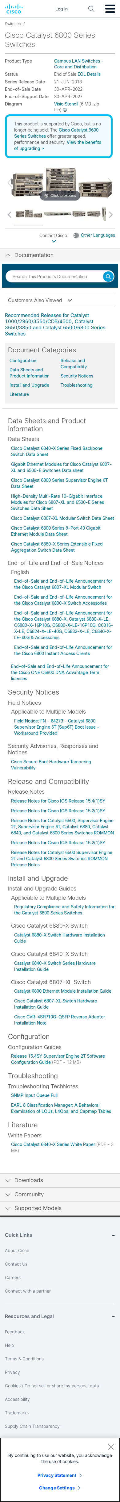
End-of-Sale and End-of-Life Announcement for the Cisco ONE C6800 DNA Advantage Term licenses (60, 672)
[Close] (111, 1447)
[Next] (110, 182)
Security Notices (77, 376)
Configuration (23, 360)
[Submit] (108, 277)
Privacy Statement (57, 1475)
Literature (19, 394)
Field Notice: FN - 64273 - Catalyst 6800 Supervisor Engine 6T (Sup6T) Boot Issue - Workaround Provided (56, 727)
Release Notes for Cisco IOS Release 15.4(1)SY (58, 801)
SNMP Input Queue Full (34, 1095)
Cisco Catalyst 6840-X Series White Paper (53, 1144)
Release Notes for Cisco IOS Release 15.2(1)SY (58, 810)
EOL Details (89, 74)
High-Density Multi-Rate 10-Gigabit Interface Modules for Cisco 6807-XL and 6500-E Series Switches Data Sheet (57, 502)
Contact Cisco (53, 235)
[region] (60, 1470)
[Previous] (10, 182)
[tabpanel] (60, 324)
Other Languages (98, 235)
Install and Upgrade (29, 385)
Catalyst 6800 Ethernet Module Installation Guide (62, 991)
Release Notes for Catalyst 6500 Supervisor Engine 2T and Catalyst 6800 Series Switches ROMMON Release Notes (61, 858)
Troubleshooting (77, 385)
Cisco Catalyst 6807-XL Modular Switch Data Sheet (62, 518)
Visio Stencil (66, 104)
